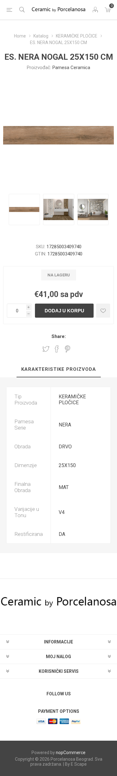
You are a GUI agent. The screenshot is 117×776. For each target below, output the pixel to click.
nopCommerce (70, 752)
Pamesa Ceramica (71, 67)
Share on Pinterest (67, 348)
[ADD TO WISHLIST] (103, 311)
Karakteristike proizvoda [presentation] (58, 369)
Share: (58, 336)
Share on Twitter (45, 348)
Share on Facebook (56, 348)
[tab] (58, 369)
